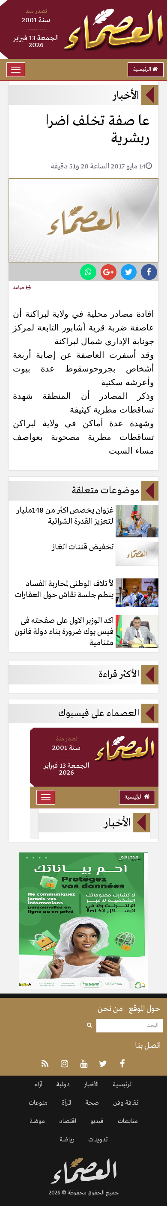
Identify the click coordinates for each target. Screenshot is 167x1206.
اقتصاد (67, 1121)
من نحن (110, 1009)
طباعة (19, 288)
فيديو (97, 1121)
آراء (38, 1084)
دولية (63, 1084)
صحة (92, 1103)
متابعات (128, 1121)
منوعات (38, 1103)
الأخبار (91, 1084)
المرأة (66, 1103)
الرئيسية (142, 69)
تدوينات (97, 1139)
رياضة (67, 1139)
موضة (37, 1121)
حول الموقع (144, 1009)
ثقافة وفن (125, 1103)
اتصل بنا (148, 1046)
